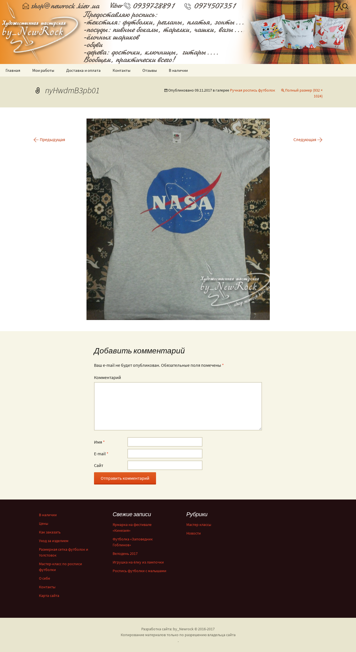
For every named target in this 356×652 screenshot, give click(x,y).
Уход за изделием (53, 540)
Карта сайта (49, 595)
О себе (44, 578)
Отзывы (149, 70)
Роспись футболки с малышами (139, 570)
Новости (193, 533)
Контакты (121, 70)
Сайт (98, 465)
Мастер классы (198, 524)
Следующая (308, 139)
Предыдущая (49, 139)
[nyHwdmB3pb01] (178, 219)
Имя (99, 442)
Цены (43, 523)
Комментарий (107, 377)
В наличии (178, 70)
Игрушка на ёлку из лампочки (138, 562)
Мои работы (43, 70)
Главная (13, 70)
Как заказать (50, 532)
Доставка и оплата (83, 70)
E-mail (101, 453)
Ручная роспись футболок (252, 90)
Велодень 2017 (125, 553)
